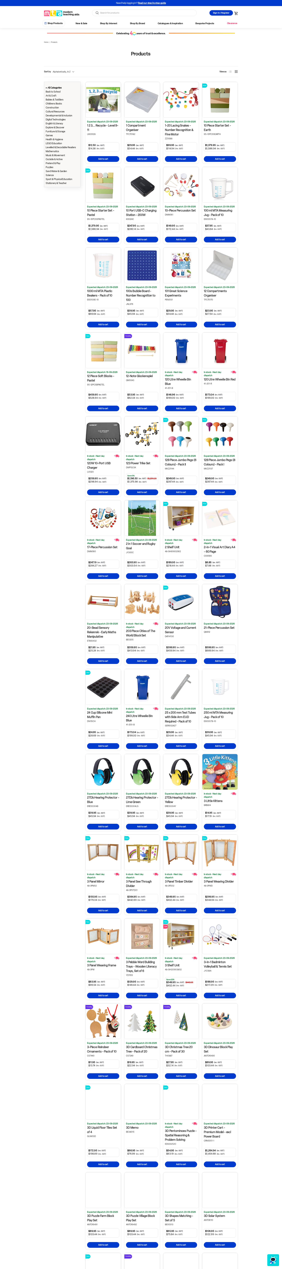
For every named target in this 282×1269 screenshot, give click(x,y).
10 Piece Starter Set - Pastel (100, 213)
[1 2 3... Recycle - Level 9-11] (103, 100)
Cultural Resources (55, 111)
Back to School (53, 91)
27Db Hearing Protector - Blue (103, 800)
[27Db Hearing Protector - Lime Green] (142, 772)
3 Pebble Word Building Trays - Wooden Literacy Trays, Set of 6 (141, 966)
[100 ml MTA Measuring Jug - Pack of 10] (220, 185)
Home (46, 42)
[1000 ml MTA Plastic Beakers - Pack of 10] (103, 265)
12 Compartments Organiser (215, 293)
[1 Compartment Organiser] (142, 100)
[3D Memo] (142, 1102)
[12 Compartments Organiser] (220, 265)
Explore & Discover (55, 127)
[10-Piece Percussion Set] (181, 185)
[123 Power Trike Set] (142, 434)
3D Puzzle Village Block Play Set (140, 1218)
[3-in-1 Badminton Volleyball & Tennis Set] (220, 936)
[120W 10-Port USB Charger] (103, 434)
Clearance (232, 23)
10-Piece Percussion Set (180, 210)
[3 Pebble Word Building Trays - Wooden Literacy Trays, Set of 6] (142, 936)
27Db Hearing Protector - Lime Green (142, 800)
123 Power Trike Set (138, 463)
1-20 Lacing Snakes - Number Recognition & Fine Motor (179, 130)
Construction (52, 107)
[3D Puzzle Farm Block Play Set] (103, 1190)
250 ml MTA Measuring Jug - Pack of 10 (218, 715)
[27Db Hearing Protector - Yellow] (181, 772)
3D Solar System (214, 1216)
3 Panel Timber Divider (179, 881)
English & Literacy (54, 123)
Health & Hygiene (54, 139)
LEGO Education (54, 143)
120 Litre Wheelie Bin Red (219, 379)
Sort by (47, 71)
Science (50, 175)
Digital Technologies (56, 119)
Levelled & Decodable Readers (61, 147)
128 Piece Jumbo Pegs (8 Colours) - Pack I (219, 462)
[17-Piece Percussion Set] (103, 518)
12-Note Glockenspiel (139, 376)
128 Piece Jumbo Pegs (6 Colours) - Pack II (180, 462)
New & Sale (81, 23)
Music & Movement (55, 155)
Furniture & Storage (55, 131)
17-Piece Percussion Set (102, 547)
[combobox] (144, 13)
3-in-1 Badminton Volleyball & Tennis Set (218, 964)
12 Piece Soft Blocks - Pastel (100, 378)
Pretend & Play (53, 163)
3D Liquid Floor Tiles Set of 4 (102, 1130)
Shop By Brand (137, 23)
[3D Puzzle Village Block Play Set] (142, 1190)
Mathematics (52, 151)
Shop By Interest (108, 23)
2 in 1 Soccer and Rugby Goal (140, 546)
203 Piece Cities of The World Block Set (140, 633)
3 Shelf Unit (172, 965)
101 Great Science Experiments (176, 293)
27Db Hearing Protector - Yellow (181, 800)
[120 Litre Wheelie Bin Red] (220, 350)
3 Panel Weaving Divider (219, 881)
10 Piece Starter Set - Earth (217, 128)
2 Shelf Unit (172, 547)
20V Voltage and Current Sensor (180, 630)
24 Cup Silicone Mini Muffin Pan (99, 715)
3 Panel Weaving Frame (101, 965)
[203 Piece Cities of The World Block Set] (142, 602)
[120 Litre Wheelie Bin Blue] (181, 350)
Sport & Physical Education (59, 179)
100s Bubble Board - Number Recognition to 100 (140, 295)
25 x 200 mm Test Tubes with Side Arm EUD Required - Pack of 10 (180, 717)
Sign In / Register (221, 12)
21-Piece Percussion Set (219, 627)
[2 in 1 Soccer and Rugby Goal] (142, 518)
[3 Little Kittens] (220, 772)
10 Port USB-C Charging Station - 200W (141, 213)
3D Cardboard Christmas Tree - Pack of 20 (141, 1049)
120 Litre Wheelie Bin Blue (178, 382)
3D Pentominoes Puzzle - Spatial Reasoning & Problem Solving (181, 1135)
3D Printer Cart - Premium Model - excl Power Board (217, 1132)
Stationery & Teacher (56, 183)
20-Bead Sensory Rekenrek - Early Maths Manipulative (101, 632)
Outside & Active (54, 159)
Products (54, 42)
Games (49, 135)
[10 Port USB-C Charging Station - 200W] (142, 185)
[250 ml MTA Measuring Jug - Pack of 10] (220, 687)
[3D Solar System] (220, 1190)
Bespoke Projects (204, 23)
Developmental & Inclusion (59, 115)
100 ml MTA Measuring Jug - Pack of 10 (218, 213)
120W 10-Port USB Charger (99, 465)
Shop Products (55, 23)
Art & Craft (51, 95)
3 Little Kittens (213, 801)
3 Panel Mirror (95, 881)
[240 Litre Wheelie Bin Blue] (142, 687)
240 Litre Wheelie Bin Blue (139, 718)
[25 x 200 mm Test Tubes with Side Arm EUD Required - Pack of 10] (181, 687)
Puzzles (49, 167)
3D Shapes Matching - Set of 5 (179, 1218)
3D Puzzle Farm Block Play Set (100, 1218)
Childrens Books (54, 103)
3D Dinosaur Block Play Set (218, 1049)
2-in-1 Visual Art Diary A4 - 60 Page (219, 549)
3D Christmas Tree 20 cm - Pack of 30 (179, 1049)
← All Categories (54, 87)
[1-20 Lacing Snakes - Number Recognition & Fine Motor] (181, 100)
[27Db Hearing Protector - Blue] (103, 772)
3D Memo (132, 1127)
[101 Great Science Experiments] (181, 265)
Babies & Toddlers (54, 99)
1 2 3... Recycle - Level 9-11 (102, 128)
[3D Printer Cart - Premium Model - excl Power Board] (220, 1102)
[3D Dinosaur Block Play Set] (220, 1021)
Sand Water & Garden (56, 171)
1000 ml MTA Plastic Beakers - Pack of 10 (99, 293)
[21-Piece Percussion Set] (220, 602)
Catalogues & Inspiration (170, 23)
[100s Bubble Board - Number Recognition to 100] (142, 265)
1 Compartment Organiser (136, 128)
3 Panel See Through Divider (139, 884)
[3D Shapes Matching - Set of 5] (181, 1190)
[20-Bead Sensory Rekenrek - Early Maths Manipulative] (103, 602)
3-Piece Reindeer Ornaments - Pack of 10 (101, 1049)
